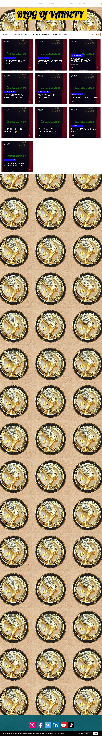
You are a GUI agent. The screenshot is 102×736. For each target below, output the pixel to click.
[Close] (100, 733)
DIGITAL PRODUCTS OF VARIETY (21, 34)
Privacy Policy (61, 733)
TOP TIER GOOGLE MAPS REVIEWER (41, 34)
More (65, 34)
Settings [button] (81, 733)
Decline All (88, 733)
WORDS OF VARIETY (10, 58)
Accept (95, 733)
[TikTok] (71, 725)
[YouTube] (64, 725)
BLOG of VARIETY (5, 34)
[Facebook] (40, 725)
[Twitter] (48, 725)
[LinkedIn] (56, 725)
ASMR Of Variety (57, 34)
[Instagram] (32, 725)
